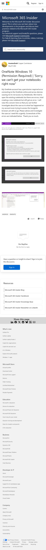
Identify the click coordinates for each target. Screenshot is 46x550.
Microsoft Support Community (17, 35)
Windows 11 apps (7, 357)
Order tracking (6, 382)
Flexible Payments (7, 392)
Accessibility (6, 530)
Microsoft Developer (8, 477)
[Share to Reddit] (23, 322)
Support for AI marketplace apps (11, 484)
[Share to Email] (34, 322)
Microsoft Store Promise (9, 389)
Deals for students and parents (11, 424)
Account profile (7, 367)
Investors (5, 523)
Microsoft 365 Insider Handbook (17, 296)
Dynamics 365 (6, 445)
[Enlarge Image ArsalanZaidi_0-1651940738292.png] (23, 126)
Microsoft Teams (7, 456)
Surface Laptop (7, 336)
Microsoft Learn (7, 480)
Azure (4, 473)
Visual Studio (6, 498)
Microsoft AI (6, 438)
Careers (5, 508)
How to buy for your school (10, 417)
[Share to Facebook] (16, 322)
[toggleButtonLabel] (42, 9)
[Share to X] (19, 322)
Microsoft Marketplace (9, 491)
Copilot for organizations (9, 343)
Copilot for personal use (9, 346)
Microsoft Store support (9, 374)
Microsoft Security (8, 441)
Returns (5, 378)
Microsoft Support (18, 40)
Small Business (7, 463)
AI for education (7, 428)
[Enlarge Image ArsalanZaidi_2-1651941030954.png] (23, 148)
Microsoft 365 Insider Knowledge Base (19, 302)
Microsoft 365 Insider (10, 9)
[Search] (28, 3)
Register (34, 3)
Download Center (7, 371)
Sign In (41, 3)
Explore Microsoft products (10, 354)
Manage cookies (33, 542)
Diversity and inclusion (9, 526)
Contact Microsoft (15, 542)
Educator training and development (12, 420)
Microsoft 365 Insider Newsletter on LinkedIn (21, 308)
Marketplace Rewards (9, 494)
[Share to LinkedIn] (12, 322)
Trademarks (15, 544)
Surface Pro (6, 332)
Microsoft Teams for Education (11, 410)
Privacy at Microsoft (8, 519)
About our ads (6, 546)
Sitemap (5, 542)
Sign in (11, 267)
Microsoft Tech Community (10, 487)
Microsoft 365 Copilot (8, 459)
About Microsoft (7, 512)
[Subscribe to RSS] (30, 322)
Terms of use (6, 544)
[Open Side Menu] (3, 3)
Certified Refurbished (8, 385)
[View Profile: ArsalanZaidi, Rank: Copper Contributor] (4, 64)
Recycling (33, 544)
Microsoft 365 (6, 449)
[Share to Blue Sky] (27, 322)
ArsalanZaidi (13, 63)
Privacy (24, 542)
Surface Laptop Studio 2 (9, 339)
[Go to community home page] (7, 3)
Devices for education (8, 406)
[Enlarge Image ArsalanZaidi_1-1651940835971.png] (23, 200)
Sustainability (6, 533)
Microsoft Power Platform (9, 452)
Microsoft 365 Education (9, 413)
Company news (7, 515)
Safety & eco (24, 544)
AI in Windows (6, 350)
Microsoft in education (9, 403)
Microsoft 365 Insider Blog (14, 290)
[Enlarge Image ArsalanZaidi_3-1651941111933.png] (23, 175)
